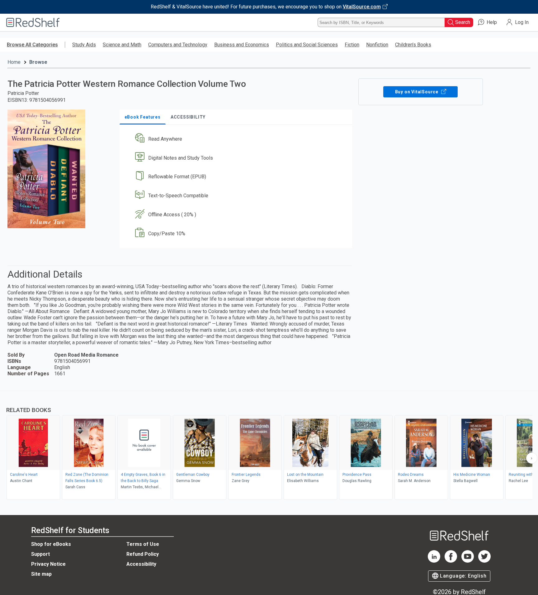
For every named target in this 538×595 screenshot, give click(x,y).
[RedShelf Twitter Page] (484, 561)
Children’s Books (413, 45)
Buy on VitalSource (417, 91)
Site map (41, 574)
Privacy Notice (48, 564)
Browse (38, 62)
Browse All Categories (32, 45)
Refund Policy (142, 554)
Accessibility (141, 564)
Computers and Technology (177, 45)
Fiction (352, 45)
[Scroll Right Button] (531, 458)
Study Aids (84, 45)
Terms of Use (142, 544)
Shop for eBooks (51, 544)
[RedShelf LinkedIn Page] (434, 561)
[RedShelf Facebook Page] (451, 561)
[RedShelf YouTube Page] (467, 561)
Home (14, 62)
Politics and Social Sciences (307, 45)
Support (40, 554)
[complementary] (269, 446)
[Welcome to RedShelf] (33, 22)
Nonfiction (377, 45)
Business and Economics (241, 45)
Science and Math (122, 45)
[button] (237, 138)
